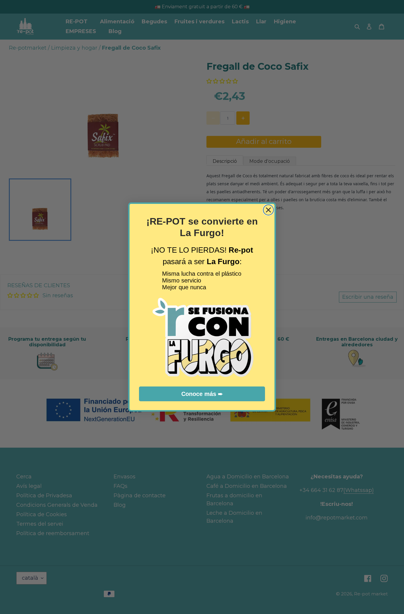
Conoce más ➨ (202, 394)
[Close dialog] (268, 210)
